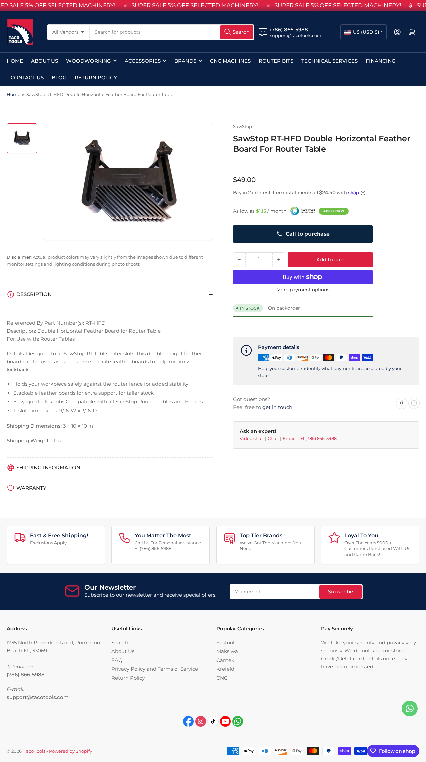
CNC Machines (230, 61)
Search (119, 642)
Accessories (143, 61)
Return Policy (96, 77)
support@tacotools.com (295, 35)
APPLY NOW (333, 211)
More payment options (302, 290)
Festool (225, 642)
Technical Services (329, 61)
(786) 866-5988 (289, 29)
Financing (381, 61)
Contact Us (27, 77)
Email (290, 438)
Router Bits (276, 61)
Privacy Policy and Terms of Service (154, 669)
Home (15, 61)
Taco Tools (34, 751)
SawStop (242, 126)
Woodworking (88, 61)
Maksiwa (227, 651)
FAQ (117, 660)
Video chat (252, 438)
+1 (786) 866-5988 (318, 438)
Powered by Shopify (70, 751)
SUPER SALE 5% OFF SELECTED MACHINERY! (194, 5)
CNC (222, 678)
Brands (185, 61)
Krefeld (225, 669)
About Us (44, 61)
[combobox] (172, 32)
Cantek (225, 660)
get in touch (277, 407)
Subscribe (340, 591)
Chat (273, 438)
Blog (59, 77)
